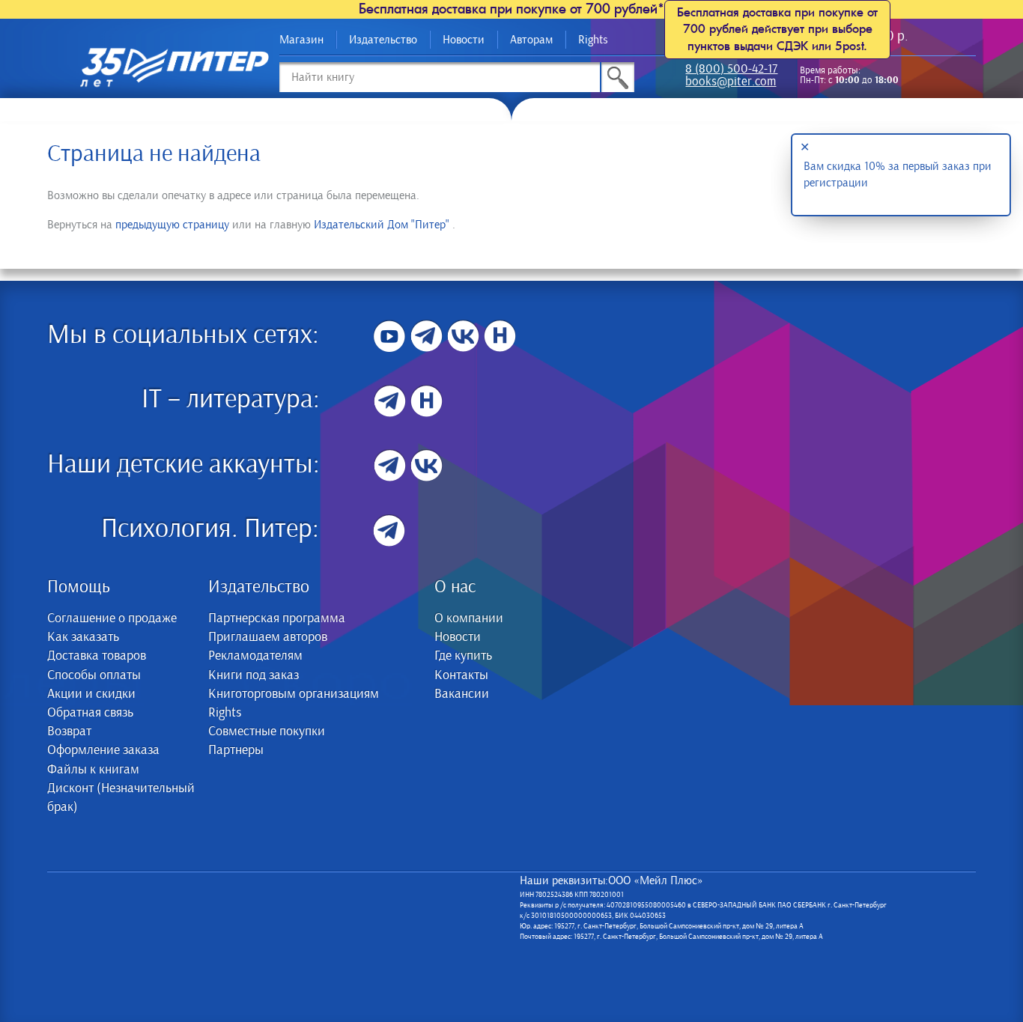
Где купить (463, 655)
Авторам (531, 39)
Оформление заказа (103, 750)
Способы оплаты (94, 675)
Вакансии (461, 694)
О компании (468, 618)
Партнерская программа (276, 618)
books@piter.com (730, 82)
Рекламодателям (255, 655)
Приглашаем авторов (267, 637)
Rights (593, 39)
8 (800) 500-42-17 (731, 70)
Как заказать (83, 637)
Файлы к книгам (93, 769)
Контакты (461, 675)
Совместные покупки (266, 731)
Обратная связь (90, 712)
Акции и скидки (91, 694)
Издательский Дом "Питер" (381, 224)
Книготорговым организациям (293, 694)
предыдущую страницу (172, 224)
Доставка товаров (96, 655)
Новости (464, 39)
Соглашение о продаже (112, 618)
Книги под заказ (253, 675)
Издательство (383, 39)
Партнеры (236, 750)
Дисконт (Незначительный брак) (121, 798)
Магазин (301, 39)
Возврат (69, 731)
